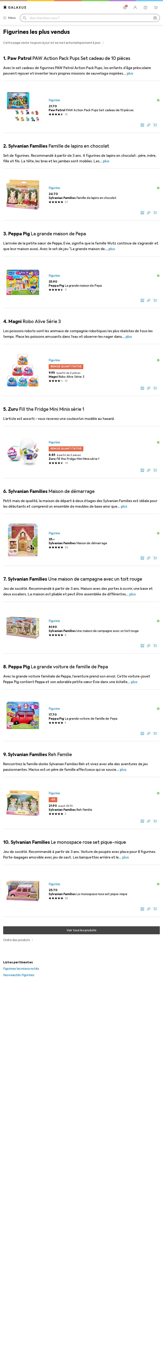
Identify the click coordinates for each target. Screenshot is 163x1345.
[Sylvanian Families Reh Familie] (81, 803)
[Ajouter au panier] (155, 125)
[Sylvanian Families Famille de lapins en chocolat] (81, 195)
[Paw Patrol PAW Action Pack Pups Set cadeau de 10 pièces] (81, 107)
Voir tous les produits (82, 930)
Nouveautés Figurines (18, 975)
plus (130, 73)
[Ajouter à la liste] (149, 125)
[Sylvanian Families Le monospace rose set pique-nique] (81, 891)
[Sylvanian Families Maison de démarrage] (81, 540)
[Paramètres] (125, 7)
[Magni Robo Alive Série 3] (81, 370)
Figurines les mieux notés (21, 969)
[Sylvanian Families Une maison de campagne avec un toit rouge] (81, 628)
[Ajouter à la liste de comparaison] (142, 125)
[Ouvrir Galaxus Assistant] (145, 7)
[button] (103, 42)
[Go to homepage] (14, 7)
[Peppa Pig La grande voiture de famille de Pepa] (81, 715)
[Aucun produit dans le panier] (156, 7)
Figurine (54, 100)
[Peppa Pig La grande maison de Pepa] (81, 282)
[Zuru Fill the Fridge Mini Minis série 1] (81, 452)
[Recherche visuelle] (155, 18)
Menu (12, 18)
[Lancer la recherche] (24, 18)
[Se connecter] (135, 8)
